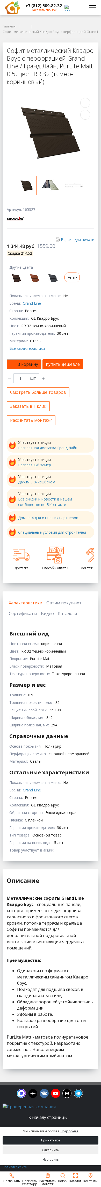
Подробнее (69, 1131)
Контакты (90, 1181)
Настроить (50, 1159)
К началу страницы (48, 1117)
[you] (55, 1093)
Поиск (62, 1181)
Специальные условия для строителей (52, 532)
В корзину (27, 364)
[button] (43, 6)
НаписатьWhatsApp (29, 1182)
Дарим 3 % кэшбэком (36, 482)
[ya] (32, 1093)
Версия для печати (77, 239)
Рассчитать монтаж (47, 1182)
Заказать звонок (43, 10)
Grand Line (32, 303)
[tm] (78, 1093)
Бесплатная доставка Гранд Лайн (47, 447)
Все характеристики (27, 348)
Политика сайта (15, 1167)
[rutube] (66, 1093)
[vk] (44, 1093)
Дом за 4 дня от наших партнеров (48, 517)
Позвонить (11, 1181)
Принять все (50, 1140)
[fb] (21, 1093)
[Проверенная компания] (29, 1107)
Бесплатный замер (34, 464)
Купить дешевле (63, 364)
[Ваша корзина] (78, 7)
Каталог (75, 1181)
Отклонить (50, 1150)
